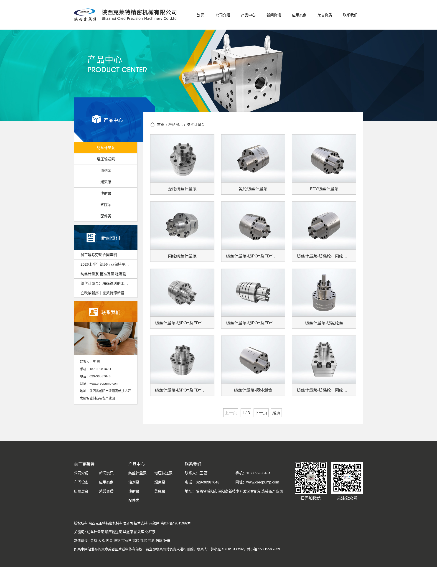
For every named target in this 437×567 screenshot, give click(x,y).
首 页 (200, 15)
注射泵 (105, 193)
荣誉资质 (325, 15)
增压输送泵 (106, 159)
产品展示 (175, 124)
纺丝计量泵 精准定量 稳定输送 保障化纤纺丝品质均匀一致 (109, 273)
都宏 (143, 540)
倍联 (159, 540)
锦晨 (135, 540)
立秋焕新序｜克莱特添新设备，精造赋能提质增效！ (109, 292)
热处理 (139, 531)
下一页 (261, 412)
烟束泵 (105, 181)
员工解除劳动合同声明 (99, 254)
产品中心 (248, 15)
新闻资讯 (274, 15)
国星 (109, 540)
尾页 (276, 412)
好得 (166, 540)
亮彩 (151, 540)
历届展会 (81, 491)
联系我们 (350, 15)
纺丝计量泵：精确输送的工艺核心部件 (109, 283)
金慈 (93, 540)
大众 (101, 540)
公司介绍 (223, 15)
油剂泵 (105, 170)
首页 (160, 124)
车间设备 (81, 482)
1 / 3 (246, 412)
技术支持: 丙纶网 (147, 523)
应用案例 (299, 15)
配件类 (105, 216)
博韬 (117, 540)
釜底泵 (105, 204)
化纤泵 (150, 531)
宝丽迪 (126, 540)
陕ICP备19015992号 (175, 523)
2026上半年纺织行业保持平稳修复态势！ (109, 264)
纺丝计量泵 (106, 147)
